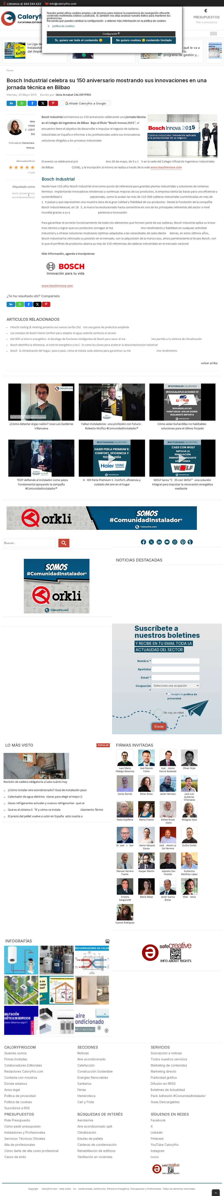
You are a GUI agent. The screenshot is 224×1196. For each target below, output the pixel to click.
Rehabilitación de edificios (96, 1151)
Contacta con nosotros (20, 1077)
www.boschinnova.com (166, 167)
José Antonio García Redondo (167, 770)
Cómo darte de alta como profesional (31, 1151)
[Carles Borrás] (125, 785)
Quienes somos (15, 1053)
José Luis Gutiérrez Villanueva (189, 797)
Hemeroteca (86, 1096)
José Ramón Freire (146, 770)
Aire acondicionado (91, 1059)
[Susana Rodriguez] (125, 913)
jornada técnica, (27, 193)
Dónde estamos (15, 1083)
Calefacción (86, 1065)
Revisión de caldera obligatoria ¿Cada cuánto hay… (36, 782)
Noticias (83, 1053)
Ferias (81, 1090)
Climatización (86, 1132)
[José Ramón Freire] (146, 759)
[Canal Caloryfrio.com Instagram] (175, 542)
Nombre (144, 661)
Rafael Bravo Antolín (168, 821)
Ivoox (155, 1157)
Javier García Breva (168, 898)
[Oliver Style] (189, 759)
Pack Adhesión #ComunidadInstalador (178, 1096)
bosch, (15, 193)
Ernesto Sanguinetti (125, 898)
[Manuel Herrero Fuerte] (125, 862)
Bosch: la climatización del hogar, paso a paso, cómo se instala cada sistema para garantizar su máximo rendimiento (93, 351)
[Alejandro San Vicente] (168, 862)
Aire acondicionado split (94, 1126)
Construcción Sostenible (95, 1071)
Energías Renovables (92, 1077)
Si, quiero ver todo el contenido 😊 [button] (78, 40)
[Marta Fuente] (146, 810)
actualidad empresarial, (23, 197)
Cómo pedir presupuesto (22, 1126)
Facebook (158, 1120)
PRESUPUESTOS (207, 17)
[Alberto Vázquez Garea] (146, 836)
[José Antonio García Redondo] (168, 759)
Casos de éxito (15, 1157)
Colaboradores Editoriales (23, 1065)
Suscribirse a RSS (17, 1108)
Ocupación (143, 688)
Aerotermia (85, 1120)
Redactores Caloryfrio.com (23, 1071)
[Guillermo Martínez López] (189, 862)
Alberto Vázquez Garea (146, 847)
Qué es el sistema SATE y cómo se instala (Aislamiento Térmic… (56, 810)
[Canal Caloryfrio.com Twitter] (151, 542)
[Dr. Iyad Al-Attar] (125, 836)
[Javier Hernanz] (168, 785)
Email (146, 677)
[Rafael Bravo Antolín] (168, 810)
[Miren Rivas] (146, 785)
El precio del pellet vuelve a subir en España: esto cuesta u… (46, 816)
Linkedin (157, 1132)
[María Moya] (146, 887)
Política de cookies (18, 1102)
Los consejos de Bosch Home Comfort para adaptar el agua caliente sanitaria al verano (63, 333)
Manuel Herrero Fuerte (125, 873)
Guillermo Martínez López (189, 873)
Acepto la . (182, 696)
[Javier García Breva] (168, 887)
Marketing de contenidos (169, 1065)
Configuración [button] (111, 33)
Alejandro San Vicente (167, 873)
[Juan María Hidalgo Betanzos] (125, 759)
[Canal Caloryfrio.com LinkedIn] (159, 542)
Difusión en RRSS (163, 1083)
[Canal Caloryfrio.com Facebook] (143, 542)
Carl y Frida (85, 1102)
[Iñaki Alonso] (189, 887)
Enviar (159, 726)
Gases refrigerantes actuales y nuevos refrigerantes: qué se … (47, 803)
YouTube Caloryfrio (165, 1145)
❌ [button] (179, 9)
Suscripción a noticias (166, 1053)
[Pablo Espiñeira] (125, 810)
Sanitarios (84, 1083)
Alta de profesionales (19, 1145)
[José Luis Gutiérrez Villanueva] (189, 785)
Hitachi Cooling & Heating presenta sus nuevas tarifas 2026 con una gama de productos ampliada (69, 327)
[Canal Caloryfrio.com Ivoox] (190, 542)
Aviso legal (12, 1090)
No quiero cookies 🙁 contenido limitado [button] (144, 40)
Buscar (63, 543)
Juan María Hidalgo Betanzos (125, 770)
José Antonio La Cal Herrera (167, 847)
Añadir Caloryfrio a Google (87, 103)
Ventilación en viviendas (94, 1157)
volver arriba (209, 363)
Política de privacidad (20, 1096)
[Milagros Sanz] (189, 810)
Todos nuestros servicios (169, 1059)
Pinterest (157, 1138)
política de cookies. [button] (63, 26)
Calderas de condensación (97, 1145)
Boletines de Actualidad (168, 1090)
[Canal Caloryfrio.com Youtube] (167, 542)
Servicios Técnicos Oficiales (24, 1138)
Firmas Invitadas (15, 1059)
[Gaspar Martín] (146, 862)
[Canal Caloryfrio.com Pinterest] (183, 542)
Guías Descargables (165, 1102)
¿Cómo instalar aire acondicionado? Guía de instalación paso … (48, 790)
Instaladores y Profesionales (24, 1132)
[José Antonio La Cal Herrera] (168, 836)
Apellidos (144, 669)
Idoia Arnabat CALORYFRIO (73, 94)
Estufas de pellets (90, 1138)
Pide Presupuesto (17, 1120)
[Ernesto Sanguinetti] (125, 887)
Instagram (157, 1151)
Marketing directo (163, 1071)
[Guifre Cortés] (189, 836)
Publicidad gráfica (164, 1077)
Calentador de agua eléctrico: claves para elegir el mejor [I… (46, 796)
